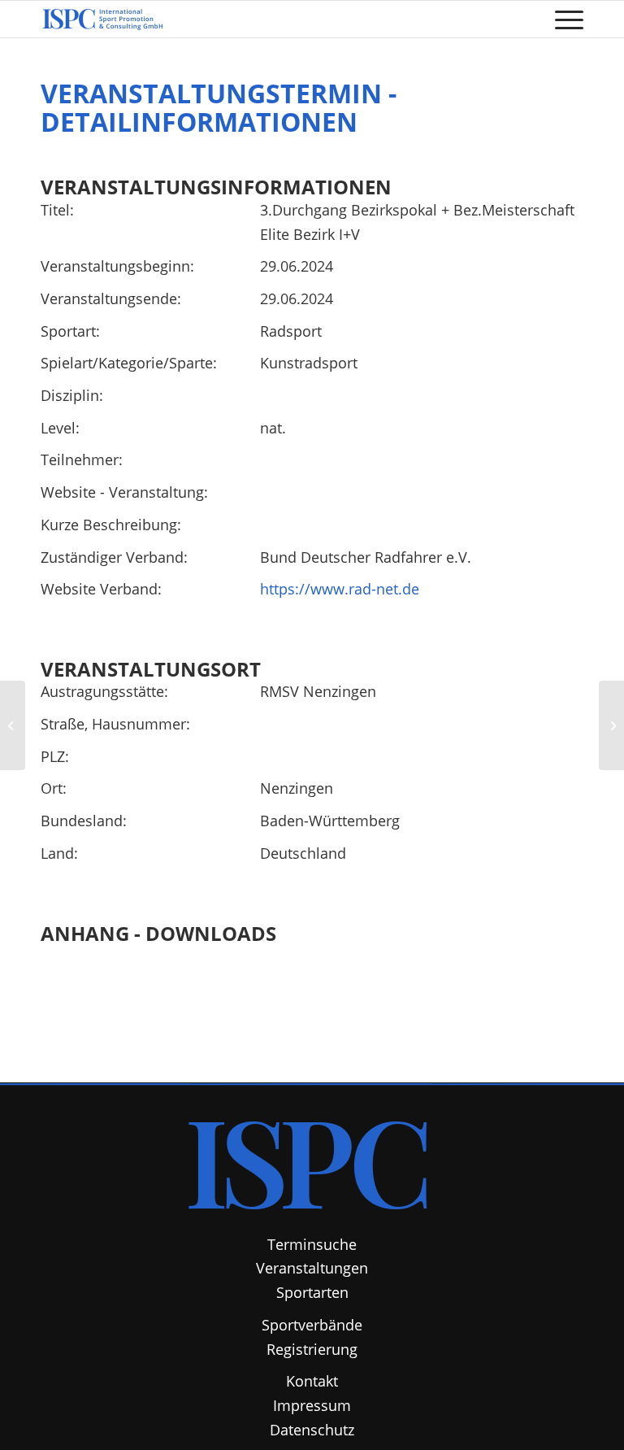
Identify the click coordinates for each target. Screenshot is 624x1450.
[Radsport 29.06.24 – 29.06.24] (12, 725)
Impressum (312, 1405)
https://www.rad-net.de (339, 589)
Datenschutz (312, 1429)
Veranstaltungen (312, 1268)
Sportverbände (312, 1325)
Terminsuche (312, 1244)
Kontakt (312, 1381)
